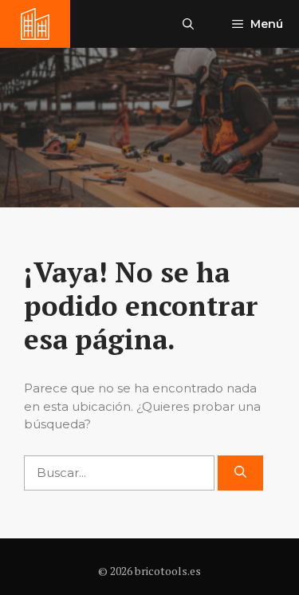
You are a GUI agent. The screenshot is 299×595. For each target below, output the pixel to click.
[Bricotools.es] (35, 24)
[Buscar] (240, 473)
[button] (188, 24)
